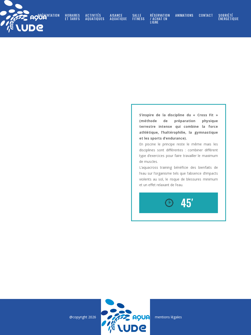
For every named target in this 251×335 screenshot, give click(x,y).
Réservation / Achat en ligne (160, 19)
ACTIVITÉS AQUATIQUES (94, 17)
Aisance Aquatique (118, 17)
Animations (184, 15)
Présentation (49, 15)
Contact (206, 15)
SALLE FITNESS (138, 17)
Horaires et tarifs (72, 17)
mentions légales (168, 317)
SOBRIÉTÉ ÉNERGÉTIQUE (228, 17)
